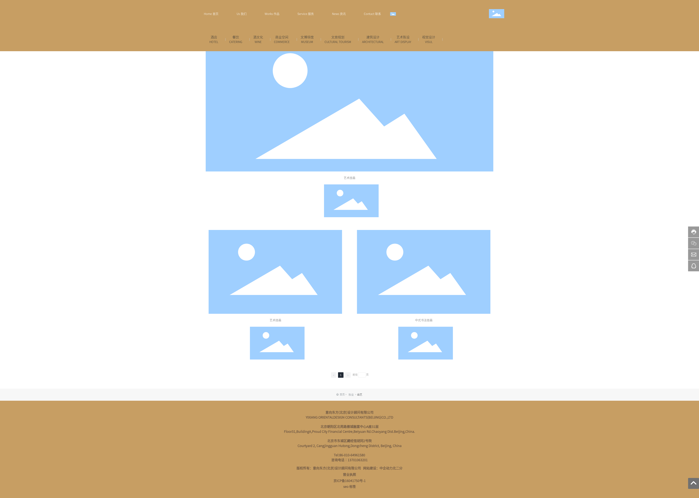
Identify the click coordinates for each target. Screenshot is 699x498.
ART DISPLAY (403, 42)
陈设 (351, 394)
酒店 (214, 37)
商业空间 (281, 37)
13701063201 (358, 459)
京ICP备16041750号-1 (349, 480)
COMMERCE (282, 42)
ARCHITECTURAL (373, 42)
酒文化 (258, 37)
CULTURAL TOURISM (338, 42)
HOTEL (213, 42)
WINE (258, 42)
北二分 (397, 468)
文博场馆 (307, 37)
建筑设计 (373, 37)
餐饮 (235, 37)
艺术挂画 (349, 177)
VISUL (429, 42)
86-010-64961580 (352, 454)
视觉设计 (428, 37)
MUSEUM (307, 42)
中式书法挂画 (424, 320)
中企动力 (386, 468)
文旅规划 (337, 37)
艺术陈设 (403, 37)
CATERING (235, 42)
